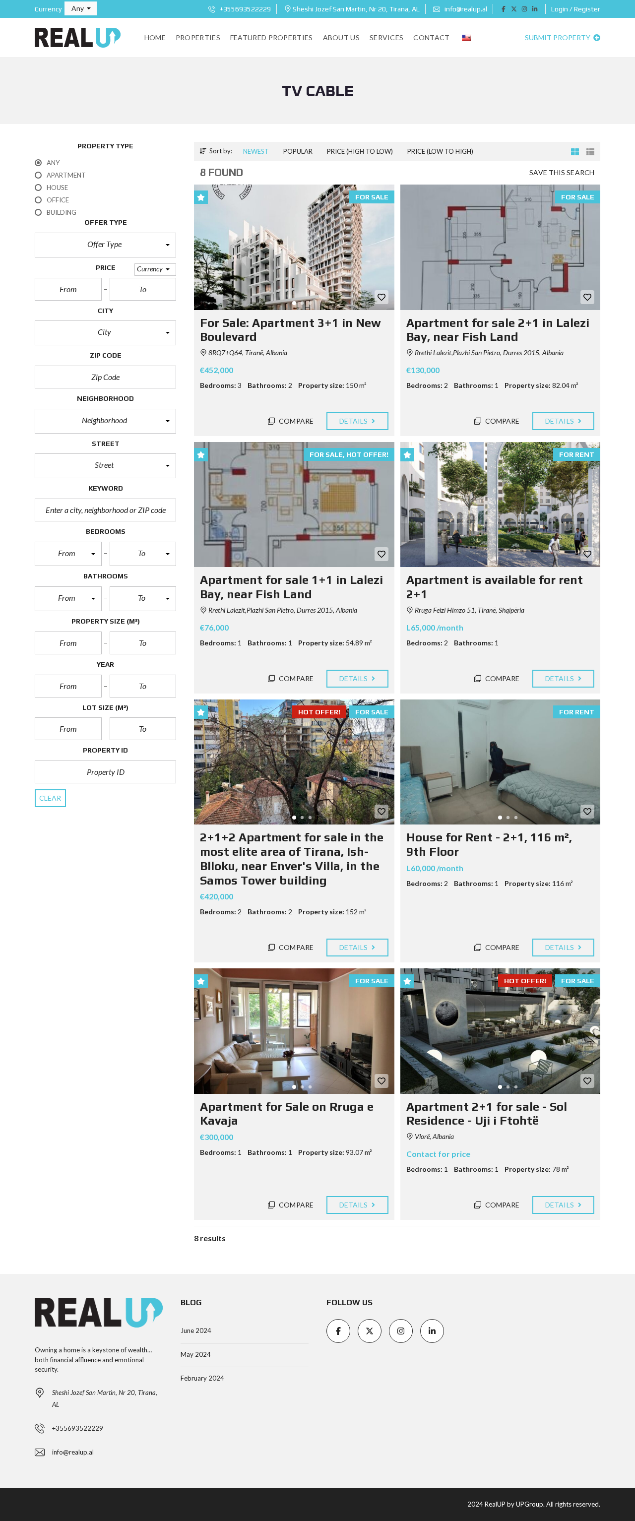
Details (354, 421)
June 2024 (196, 1330)
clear (50, 798)
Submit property (558, 37)
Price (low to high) (440, 151)
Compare (295, 421)
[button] (80, 8)
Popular (298, 151)
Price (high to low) (360, 151)
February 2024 (202, 1378)
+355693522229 (244, 9)
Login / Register (575, 9)
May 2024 (196, 1354)
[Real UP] (78, 38)
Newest (256, 151)
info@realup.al (465, 9)
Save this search (561, 172)
